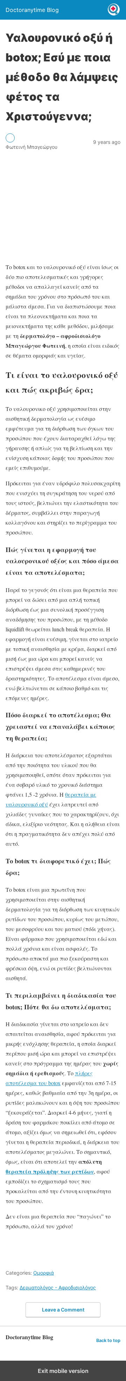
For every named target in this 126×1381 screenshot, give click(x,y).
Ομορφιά (43, 1273)
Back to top (108, 1340)
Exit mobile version (63, 1370)
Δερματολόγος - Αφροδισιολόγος (58, 1287)
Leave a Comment (63, 1310)
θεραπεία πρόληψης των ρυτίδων (50, 1171)
